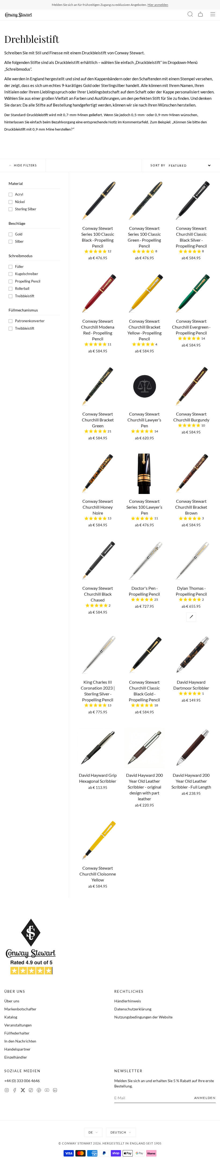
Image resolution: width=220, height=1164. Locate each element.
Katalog (10, 1017)
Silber (19, 241)
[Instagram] (6, 1090)
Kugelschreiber (26, 274)
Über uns (11, 1001)
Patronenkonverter (30, 321)
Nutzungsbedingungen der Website (143, 1017)
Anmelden (205, 1098)
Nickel (20, 202)
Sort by (158, 165)
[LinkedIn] (55, 1090)
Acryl (19, 194)
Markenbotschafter (20, 1009)
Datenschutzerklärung (132, 1009)
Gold (18, 234)
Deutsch (118, 1132)
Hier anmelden (158, 5)
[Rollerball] (191, 617)
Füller (19, 266)
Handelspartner (17, 1049)
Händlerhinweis (127, 1001)
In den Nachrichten (20, 1041)
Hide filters (25, 165)
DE (91, 1132)
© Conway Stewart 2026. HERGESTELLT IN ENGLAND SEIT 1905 (110, 1143)
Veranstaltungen (18, 1025)
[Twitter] (22, 1090)
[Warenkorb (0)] (200, 15)
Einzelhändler (15, 1057)
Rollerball (22, 288)
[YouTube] (47, 1090)
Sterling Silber (25, 209)
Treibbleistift (24, 296)
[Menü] (213, 15)
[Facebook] (14, 1090)
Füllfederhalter (17, 1033)
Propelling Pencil (27, 281)
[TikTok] (30, 1090)
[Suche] (190, 15)
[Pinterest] (38, 1090)
